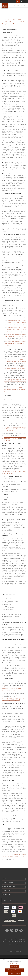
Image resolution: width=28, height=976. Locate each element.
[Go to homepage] (4, 6)
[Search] (21, 5)
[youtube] (21, 930)
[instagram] (11, 930)
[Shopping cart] (21, 1)
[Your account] (24, 1)
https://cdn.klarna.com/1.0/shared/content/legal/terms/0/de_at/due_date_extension (15, 343)
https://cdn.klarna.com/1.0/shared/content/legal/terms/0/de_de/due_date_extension (15, 329)
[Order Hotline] (18, 1)
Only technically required (14, 970)
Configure (14, 966)
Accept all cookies (14, 974)
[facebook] (7, 930)
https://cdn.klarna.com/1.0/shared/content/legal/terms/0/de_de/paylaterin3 (15, 368)
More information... (14, 963)
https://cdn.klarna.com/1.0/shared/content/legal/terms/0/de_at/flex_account (15, 381)
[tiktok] (16, 930)
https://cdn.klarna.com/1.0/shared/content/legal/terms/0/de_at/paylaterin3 (15, 389)
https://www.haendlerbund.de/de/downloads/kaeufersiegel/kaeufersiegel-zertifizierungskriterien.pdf (14, 688)
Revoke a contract (10, 900)
